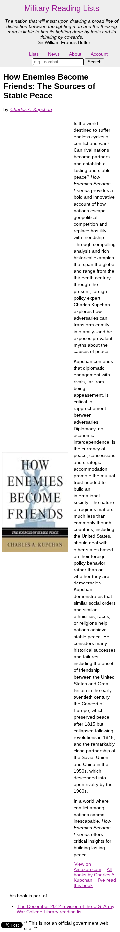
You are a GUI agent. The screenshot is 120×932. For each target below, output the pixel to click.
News (54, 54)
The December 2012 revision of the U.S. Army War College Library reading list (65, 909)
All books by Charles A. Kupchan (95, 875)
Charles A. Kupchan (31, 109)
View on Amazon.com (87, 866)
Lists (34, 54)
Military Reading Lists (61, 8)
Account (99, 54)
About (75, 54)
